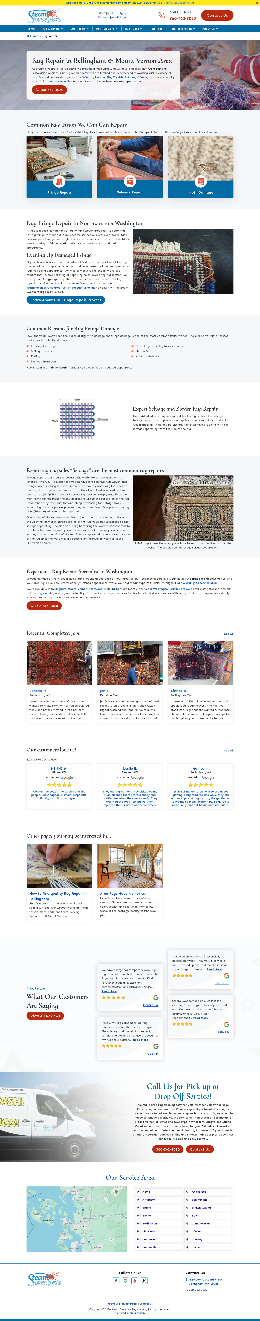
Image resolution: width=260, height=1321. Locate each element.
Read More (109, 991)
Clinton (196, 1231)
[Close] (257, 2)
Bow (195, 1215)
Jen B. (104, 691)
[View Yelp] (134, 1280)
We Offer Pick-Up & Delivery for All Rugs (112, 15)
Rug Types (132, 28)
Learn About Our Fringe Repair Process (65, 300)
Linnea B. (179, 691)
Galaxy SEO (137, 1312)
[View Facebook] (116, 1280)
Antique (129, 77)
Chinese (142, 77)
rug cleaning (45, 593)
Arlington (148, 1199)
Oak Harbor (112, 589)
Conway (197, 1239)
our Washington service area (197, 583)
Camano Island (202, 1223)
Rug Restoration (180, 28)
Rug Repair (77, 28)
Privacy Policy (128, 1303)
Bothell (147, 1215)
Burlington (149, 1223)
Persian (100, 77)
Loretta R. (38, 691)
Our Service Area (130, 1177)
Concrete (148, 1239)
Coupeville (149, 1247)
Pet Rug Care (105, 28)
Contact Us (217, 15)
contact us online (60, 81)
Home (31, 28)
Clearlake (148, 1231)
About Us (208, 28)
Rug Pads (155, 28)
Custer (196, 1247)
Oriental (87, 77)
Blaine (146, 1207)
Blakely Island (201, 1207)
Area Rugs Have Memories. (123, 893)
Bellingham (58, 589)
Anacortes (199, 1191)
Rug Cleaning (51, 28)
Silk (108, 77)
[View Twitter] (144, 1280)
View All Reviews (45, 1016)
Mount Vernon (77, 589)
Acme (146, 1191)
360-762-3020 (183, 18)
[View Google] (125, 1280)
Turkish (118, 77)
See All (228, 633)
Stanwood (96, 589)
